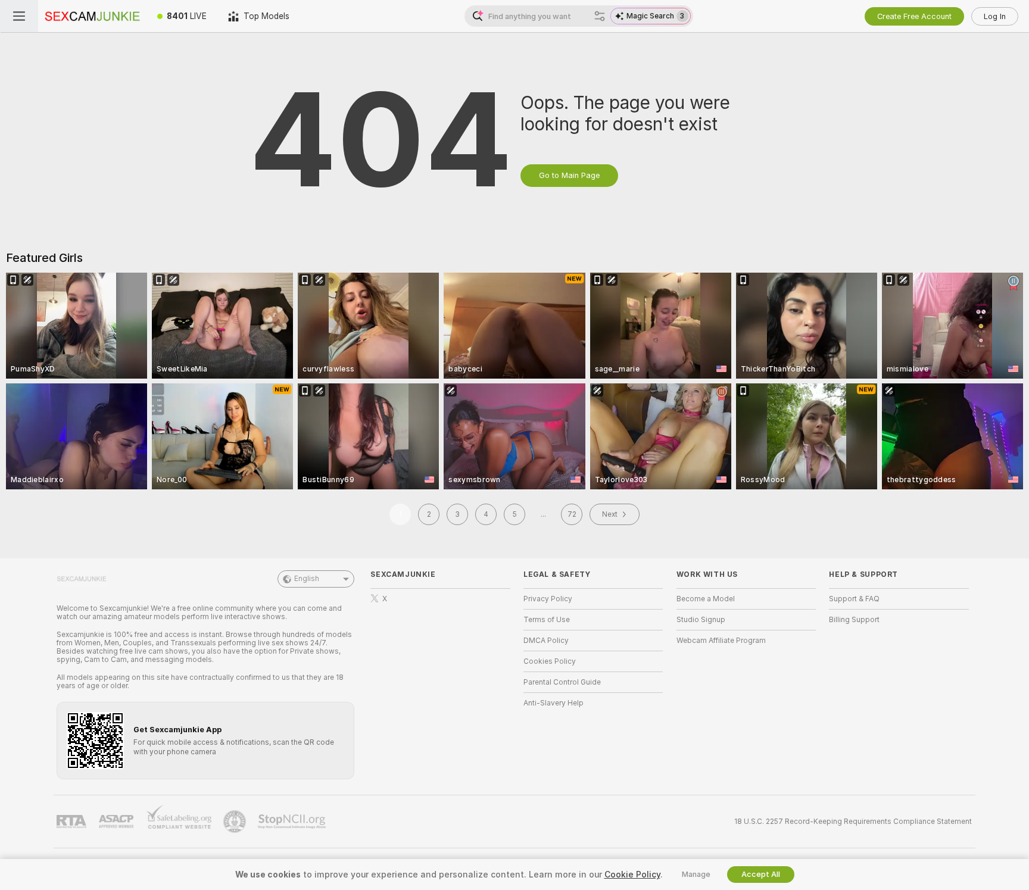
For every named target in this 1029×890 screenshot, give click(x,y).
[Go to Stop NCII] (293, 821)
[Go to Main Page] (92, 16)
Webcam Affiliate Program (721, 640)
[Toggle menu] (19, 16)
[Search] (599, 16)
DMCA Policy (546, 640)
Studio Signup (700, 620)
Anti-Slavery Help (553, 703)
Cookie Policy (632, 874)
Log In (995, 16)
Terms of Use (546, 620)
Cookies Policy (549, 661)
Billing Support (854, 620)
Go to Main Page (569, 175)
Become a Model (705, 599)
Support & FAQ (854, 599)
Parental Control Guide (562, 682)
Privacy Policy (547, 599)
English (306, 578)
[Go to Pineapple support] (235, 821)
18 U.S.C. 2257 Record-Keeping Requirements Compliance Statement (853, 821)
